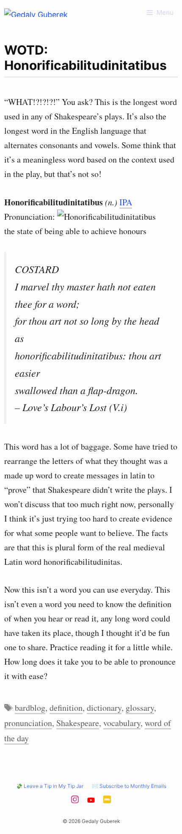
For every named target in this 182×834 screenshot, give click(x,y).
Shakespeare (77, 723)
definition (66, 707)
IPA (125, 202)
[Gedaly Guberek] (36, 12)
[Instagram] (75, 801)
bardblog (30, 707)
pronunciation (28, 723)
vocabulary (122, 723)
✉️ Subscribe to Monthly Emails (129, 786)
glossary (140, 707)
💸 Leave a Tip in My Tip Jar (49, 786)
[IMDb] (107, 801)
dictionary (104, 707)
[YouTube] (91, 801)
